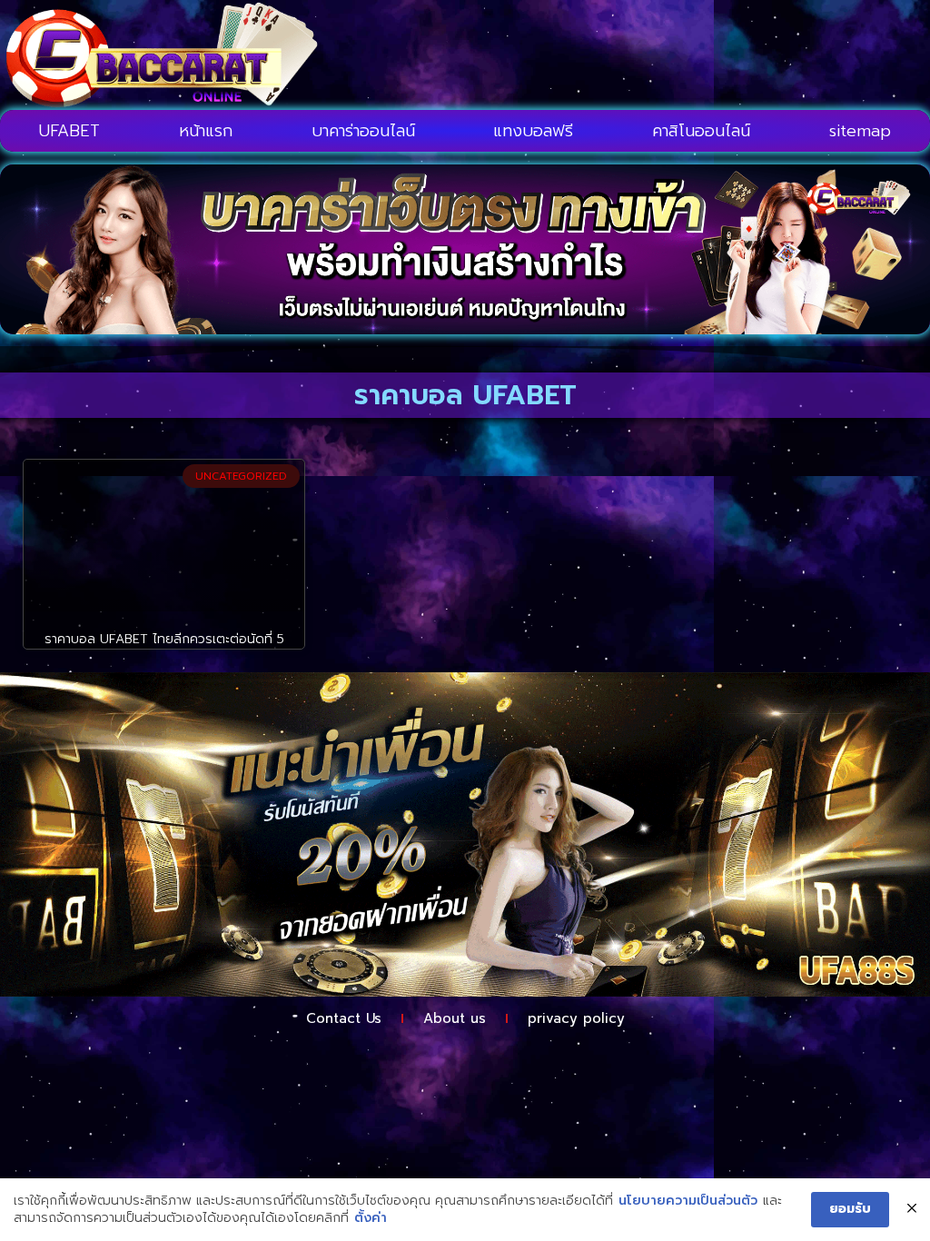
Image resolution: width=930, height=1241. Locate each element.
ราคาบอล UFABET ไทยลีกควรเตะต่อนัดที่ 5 (164, 639)
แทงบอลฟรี (533, 131)
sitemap (860, 131)
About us (454, 1018)
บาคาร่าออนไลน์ (363, 131)
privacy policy (576, 1018)
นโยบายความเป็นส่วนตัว (687, 1201)
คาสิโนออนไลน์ (701, 131)
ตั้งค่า (370, 1218)
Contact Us (343, 1018)
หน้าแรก (205, 131)
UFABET (69, 131)
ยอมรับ (850, 1208)
